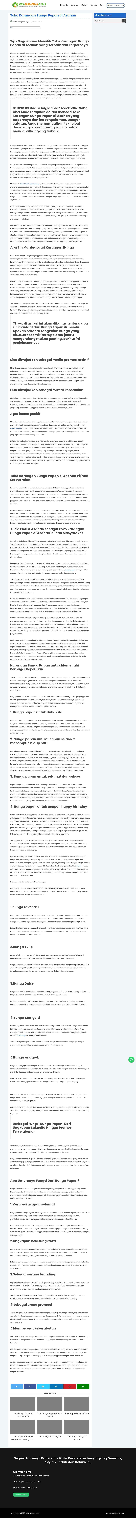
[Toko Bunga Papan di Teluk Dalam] (49, 1404)
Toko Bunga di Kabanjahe (49, 1436)
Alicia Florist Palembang (29, 184)
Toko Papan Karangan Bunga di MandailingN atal (22, 1438)
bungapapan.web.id (116, 1513)
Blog (102, 5)
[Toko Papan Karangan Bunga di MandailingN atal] (22, 1427)
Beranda (64, 5)
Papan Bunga (15, 428)
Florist (79, 866)
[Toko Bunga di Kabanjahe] (49, 1427)
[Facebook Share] (30, 1386)
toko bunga (21, 1035)
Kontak (94, 5)
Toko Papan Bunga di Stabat (76, 1438)
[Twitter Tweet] (16, 1386)
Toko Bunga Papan (32, 1513)
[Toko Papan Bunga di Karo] (76, 1404)
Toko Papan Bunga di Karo (77, 1413)
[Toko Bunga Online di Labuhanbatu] (22, 1404)
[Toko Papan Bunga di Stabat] (76, 1427)
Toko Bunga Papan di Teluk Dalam (50, 1415)
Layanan (74, 5)
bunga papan (70, 570)
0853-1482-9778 (116, 5)
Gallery (84, 5)
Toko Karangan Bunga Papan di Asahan (43, 15)
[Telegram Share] (43, 1386)
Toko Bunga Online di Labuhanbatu (22, 1415)
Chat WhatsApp (21, 1495)
